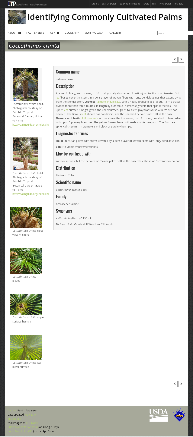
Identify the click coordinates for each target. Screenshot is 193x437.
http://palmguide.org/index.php (31, 124)
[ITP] (28, 3)
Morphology (94, 32)
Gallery (115, 32)
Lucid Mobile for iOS (20, 431)
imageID (179, 3)
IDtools (95, 3)
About (14, 32)
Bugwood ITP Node (130, 3)
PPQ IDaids (165, 3)
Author (12, 410)
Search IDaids (109, 3)
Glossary (72, 32)
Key (54, 32)
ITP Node (32, 423)
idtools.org (14, 418)
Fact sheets (35, 32)
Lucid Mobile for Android (23, 427)
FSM (154, 3)
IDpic (146, 3)
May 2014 (30, 414)
